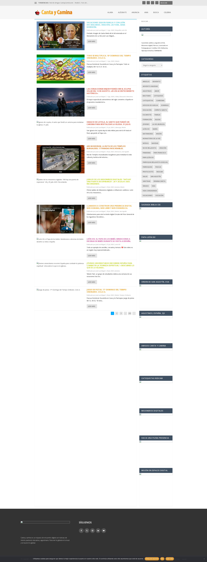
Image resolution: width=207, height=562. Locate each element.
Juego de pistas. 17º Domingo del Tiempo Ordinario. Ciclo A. (106, 290)
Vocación (159, 195)
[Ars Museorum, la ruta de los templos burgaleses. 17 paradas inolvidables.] (61, 159)
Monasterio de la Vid (151, 138)
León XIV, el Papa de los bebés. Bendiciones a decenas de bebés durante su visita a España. (109, 240)
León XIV (124, 30)
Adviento (156, 81)
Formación (147, 119)
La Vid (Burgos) (158, 124)
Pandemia (147, 153)
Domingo (165, 105)
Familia (157, 115)
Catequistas (148, 100)
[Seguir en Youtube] (103, 530)
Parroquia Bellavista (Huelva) (155, 162)
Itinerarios (129, 97)
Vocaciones (147, 195)
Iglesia (157, 119)
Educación (123, 97)
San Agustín (125, 152)
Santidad (146, 181)
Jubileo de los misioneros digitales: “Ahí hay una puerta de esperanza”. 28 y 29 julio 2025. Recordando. (109, 181)
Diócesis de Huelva (150, 105)
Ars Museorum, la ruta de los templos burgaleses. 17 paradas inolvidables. (106, 147)
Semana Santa (159, 181)
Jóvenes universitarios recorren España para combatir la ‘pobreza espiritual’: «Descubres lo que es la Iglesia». (110, 265)
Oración (162, 148)
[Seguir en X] (87, 530)
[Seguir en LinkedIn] (98, 530)
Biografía (118, 30)
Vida (153, 186)
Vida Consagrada (150, 191)
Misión (117, 61)
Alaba (117, 97)
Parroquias (147, 167)
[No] (204, 559)
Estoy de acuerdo (152, 559)
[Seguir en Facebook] (81, 530)
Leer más (91, 41)
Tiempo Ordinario (125, 295)
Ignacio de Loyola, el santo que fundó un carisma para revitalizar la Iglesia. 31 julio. (109, 123)
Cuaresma (160, 100)
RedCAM (160, 172)
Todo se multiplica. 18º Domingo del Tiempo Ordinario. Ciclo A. (109, 56)
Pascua (158, 167)
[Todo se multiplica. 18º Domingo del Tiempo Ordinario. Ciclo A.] (61, 69)
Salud (145, 176)
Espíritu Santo (161, 110)
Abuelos (146, 81)
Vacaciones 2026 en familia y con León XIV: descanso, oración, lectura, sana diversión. (106, 24)
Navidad (155, 143)
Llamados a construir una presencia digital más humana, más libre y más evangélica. (109, 207)
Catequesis (158, 96)
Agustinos (147, 91)
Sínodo (146, 186)
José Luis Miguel (100, 30)
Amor (157, 91)
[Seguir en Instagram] (92, 530)
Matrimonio (148, 134)
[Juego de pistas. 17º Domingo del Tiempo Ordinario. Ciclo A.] (61, 290)
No (162, 559)
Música (145, 143)
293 (129, 313)
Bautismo (147, 96)
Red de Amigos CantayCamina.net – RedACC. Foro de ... (68, 3)
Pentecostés (148, 172)
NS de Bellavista (149, 148)
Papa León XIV (148, 157)
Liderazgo (118, 127)
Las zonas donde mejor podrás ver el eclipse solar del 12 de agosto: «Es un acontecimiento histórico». (110, 91)
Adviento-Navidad (150, 86)
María (155, 129)
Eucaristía (147, 115)
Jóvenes (117, 187)
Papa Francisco (160, 153)
